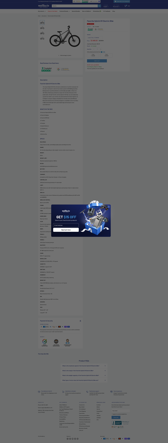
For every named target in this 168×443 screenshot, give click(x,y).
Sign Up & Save (66, 230)
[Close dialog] (109, 207)
